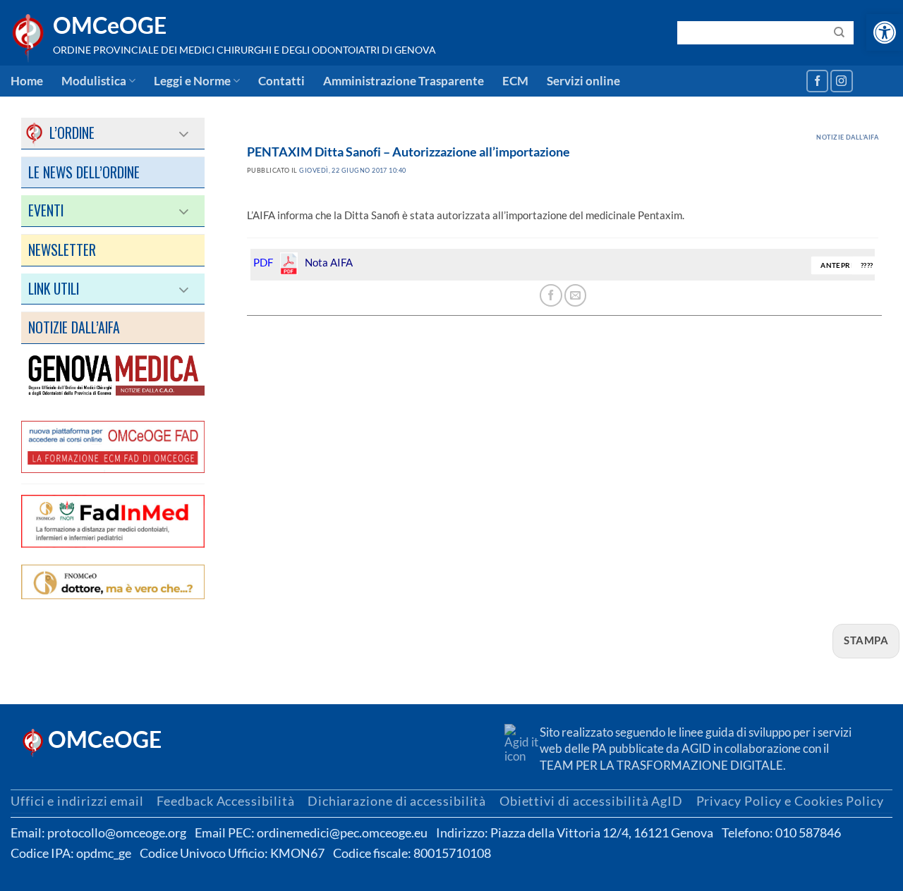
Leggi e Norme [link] (192, 81)
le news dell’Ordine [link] (84, 172)
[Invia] (839, 32)
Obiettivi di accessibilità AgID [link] (591, 801)
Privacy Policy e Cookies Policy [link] (790, 801)
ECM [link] (515, 81)
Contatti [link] (281, 81)
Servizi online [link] (583, 81)
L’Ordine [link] (61, 132)
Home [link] (27, 81)
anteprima (843, 265)
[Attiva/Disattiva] (184, 133)
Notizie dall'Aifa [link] (847, 137)
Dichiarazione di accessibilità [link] (397, 801)
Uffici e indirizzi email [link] (77, 801)
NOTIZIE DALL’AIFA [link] (74, 327)
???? (867, 265)
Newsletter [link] (62, 249)
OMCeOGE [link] (109, 25)
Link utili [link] (53, 288)
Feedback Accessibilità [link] (225, 801)
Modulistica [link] (93, 81)
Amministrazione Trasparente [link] (403, 81)
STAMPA (866, 640)
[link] (884, 32)
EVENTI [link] (45, 210)
